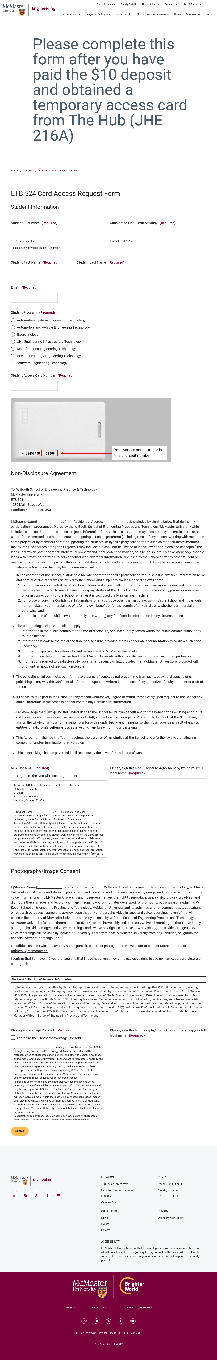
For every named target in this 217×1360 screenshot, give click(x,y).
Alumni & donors (150, 4)
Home (14, 170)
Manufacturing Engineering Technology (46, 349)
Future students (70, 14)
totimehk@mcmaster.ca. (29, 951)
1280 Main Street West (114, 1184)
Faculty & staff (128, 4)
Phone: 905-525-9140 (170, 1184)
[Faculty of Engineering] (29, 10)
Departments (123, 14)
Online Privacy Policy (170, 1217)
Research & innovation (187, 14)
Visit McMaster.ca (195, 4)
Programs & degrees (97, 14)
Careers (105, 1230)
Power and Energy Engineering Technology (49, 356)
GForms (28, 170)
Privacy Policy (101, 1307)
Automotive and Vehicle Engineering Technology (53, 327)
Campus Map (109, 1202)
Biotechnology (27, 334)
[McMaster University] (108, 1286)
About (210, 14)
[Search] (212, 4)
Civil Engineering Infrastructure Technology (49, 342)
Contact (74, 1307)
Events (105, 1224)
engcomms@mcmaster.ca (144, 1256)
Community (171, 4)
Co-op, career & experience (153, 14)
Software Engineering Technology (42, 363)
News (104, 1217)
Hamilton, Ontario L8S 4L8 (111, 1333)
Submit (19, 1131)
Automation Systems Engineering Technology (51, 320)
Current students (106, 4)
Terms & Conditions (139, 1307)
